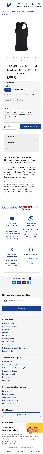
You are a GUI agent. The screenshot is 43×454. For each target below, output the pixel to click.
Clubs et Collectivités (9, 403)
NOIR (8, 90)
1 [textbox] (4, 128)
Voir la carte (22, 414)
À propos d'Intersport (11, 358)
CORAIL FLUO (18, 90)
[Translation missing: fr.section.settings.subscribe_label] (5, 300)
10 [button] (32, 57)
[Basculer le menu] (3, 5)
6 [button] (21, 57)
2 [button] (10, 57)
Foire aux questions (9, 323)
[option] (21, 36)
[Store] (26, 4)
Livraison (5, 329)
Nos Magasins (8, 410)
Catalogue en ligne (9, 397)
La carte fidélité (7, 391)
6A (8, 112)
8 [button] (27, 57)
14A (8, 117)
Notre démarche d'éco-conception (14, 368)
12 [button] (21, 60)
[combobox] (9, 127)
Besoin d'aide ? (8, 319)
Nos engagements (9, 374)
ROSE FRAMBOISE (29, 95)
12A (29, 112)
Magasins (26, 6)
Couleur (7, 86)
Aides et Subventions (10, 400)
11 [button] (35, 57)
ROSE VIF (20, 100)
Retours (5, 332)
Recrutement (7, 362)
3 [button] (13, 57)
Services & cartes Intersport (14, 387)
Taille (6, 108)
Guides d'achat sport (9, 345)
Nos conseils (6, 380)
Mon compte (6, 336)
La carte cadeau (8, 394)
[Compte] (33, 4)
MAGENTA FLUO (12, 95)
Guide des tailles (8, 342)
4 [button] (16, 57)
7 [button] (24, 57)
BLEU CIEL (9, 100)
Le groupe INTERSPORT (10, 365)
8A (15, 112)
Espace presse (7, 377)
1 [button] (7, 57)
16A (15, 117)
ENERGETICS (11, 82)
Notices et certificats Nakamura (13, 348)
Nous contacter (7, 351)
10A (22, 112)
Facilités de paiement (10, 326)
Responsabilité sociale (10, 371)
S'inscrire (21, 308)
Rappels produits (8, 339)
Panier (39, 6)
